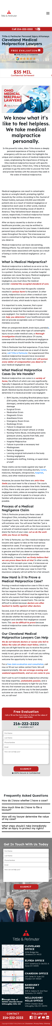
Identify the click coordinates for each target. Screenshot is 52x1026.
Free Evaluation (24, 50)
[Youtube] (43, 1017)
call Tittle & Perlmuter (17, 353)
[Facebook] (31, 1017)
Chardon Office (36, 973)
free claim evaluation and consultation (25, 664)
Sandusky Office (32, 986)
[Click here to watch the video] (26, 99)
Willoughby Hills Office (34, 999)
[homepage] (9, 13)
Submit (26, 768)
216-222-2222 (25, 29)
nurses (43, 470)
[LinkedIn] (47, 1017)
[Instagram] (35, 1017)
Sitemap (47, 1023)
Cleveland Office (32, 948)
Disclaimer (29, 1023)
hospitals (39, 473)
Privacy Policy (38, 1023)
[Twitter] (39, 1017)
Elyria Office (34, 960)
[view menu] (48, 13)
